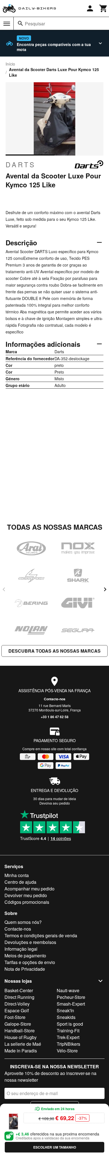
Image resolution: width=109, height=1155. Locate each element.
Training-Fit (68, 1030)
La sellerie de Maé (22, 1044)
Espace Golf (16, 1010)
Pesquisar (35, 23)
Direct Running (19, 997)
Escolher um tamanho (54, 1147)
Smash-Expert (71, 1004)
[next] (105, 589)
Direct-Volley (17, 1004)
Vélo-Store (67, 1050)
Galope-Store (17, 1024)
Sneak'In (65, 1010)
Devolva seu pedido (54, 803)
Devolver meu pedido (25, 895)
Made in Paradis (20, 1050)
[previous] (4, 589)
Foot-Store (14, 1017)
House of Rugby (20, 1037)
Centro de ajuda (20, 882)
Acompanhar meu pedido (29, 888)
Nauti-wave (68, 990)
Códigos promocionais (26, 902)
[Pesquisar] (20, 23)
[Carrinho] (103, 8)
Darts (21, 164)
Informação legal (20, 949)
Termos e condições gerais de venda (40, 935)
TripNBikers (68, 1044)
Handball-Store (19, 1030)
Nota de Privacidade (24, 969)
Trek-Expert (68, 1037)
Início (10, 64)
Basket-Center (18, 990)
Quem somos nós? (23, 922)
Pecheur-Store (71, 997)
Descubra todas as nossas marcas (54, 651)
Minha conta (16, 875)
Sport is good (70, 1024)
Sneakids (66, 1017)
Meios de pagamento (25, 955)
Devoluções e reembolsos (30, 942)
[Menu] (6, 23)
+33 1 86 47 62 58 (54, 716)
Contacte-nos (54, 699)
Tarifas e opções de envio (29, 962)
